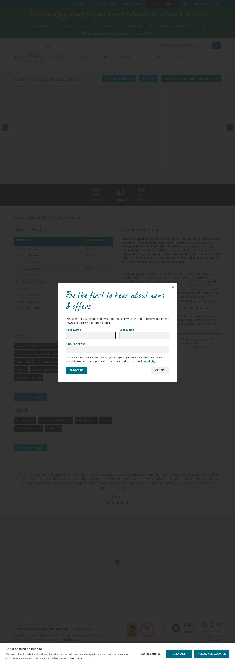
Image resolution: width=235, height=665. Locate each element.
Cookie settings (150, 654)
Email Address (75, 344)
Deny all (179, 654)
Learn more (76, 658)
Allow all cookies (212, 654)
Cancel (160, 370)
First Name (73, 329)
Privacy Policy (148, 361)
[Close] (173, 287)
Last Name (126, 329)
